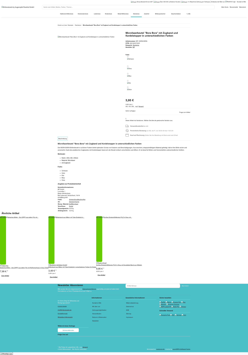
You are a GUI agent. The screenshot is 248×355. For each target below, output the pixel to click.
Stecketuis (136, 45)
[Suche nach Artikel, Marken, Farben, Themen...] (216, 6)
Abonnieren (185, 286)
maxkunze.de (160, 349)
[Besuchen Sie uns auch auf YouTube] (59, 341)
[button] (225, 7)
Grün (81, 199)
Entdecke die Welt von (218, 2)
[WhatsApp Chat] (6, 353)
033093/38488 (62, 306)
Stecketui (72, 202)
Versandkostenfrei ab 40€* (144, 2)
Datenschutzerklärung (89, 289)
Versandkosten (96, 314)
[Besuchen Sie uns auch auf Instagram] (59, 343)
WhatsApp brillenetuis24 (65, 317)
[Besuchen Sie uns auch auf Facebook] (59, 339)
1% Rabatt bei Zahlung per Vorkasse (198, 2)
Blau (78, 199)
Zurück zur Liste (62, 25)
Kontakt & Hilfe (241, 2)
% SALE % (190, 14)
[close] (59, 33)
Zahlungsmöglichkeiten (99, 310)
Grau (75, 199)
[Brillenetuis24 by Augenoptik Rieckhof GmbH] (18, 7)
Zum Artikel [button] (5, 276)
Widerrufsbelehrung (132, 303)
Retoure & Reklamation (99, 317)
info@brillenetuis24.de (64, 310)
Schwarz (71, 199)
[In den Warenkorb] (59, 30)
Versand (140, 106)
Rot (84, 199)
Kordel (71, 206)
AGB (127, 310)
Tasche (77, 202)
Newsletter (95, 321)
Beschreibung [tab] (62, 139)
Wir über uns (96, 306)
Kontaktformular (63, 313)
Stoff (70, 204)
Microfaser (75, 204)
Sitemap (128, 314)
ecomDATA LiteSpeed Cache (181, 349)
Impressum (129, 317)
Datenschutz (130, 306)
